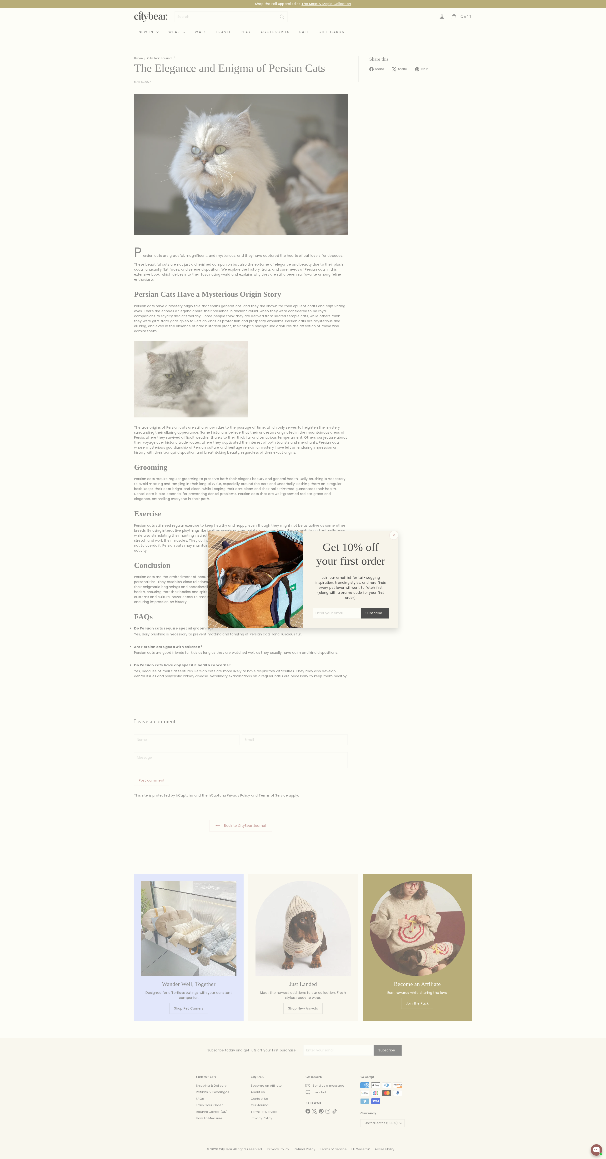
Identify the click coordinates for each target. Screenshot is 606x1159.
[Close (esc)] (393, 535)
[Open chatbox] (596, 1150)
